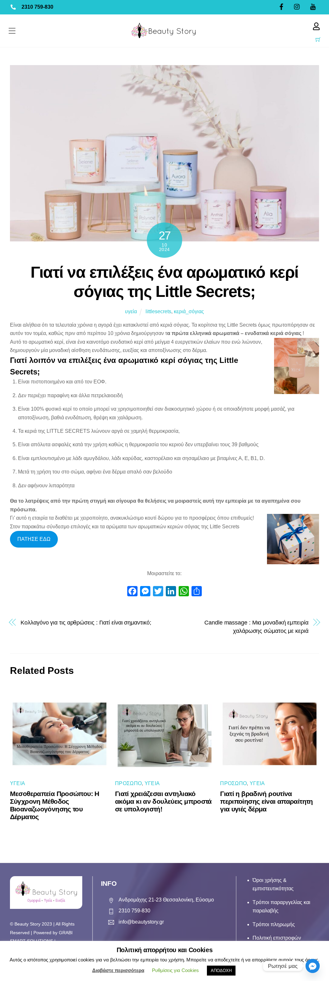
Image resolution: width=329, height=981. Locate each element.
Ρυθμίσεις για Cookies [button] (175, 970)
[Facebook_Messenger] (313, 966)
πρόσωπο (128, 783)
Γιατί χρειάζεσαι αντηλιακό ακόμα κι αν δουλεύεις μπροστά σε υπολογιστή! (163, 801)
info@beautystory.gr (141, 922)
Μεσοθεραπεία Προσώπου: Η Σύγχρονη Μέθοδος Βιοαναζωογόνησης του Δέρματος (54, 805)
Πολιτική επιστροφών (277, 938)
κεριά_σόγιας (189, 311)
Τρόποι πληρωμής (274, 924)
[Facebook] (132, 592)
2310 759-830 (37, 7)
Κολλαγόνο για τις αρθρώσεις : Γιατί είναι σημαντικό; (86, 622)
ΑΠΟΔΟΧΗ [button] (221, 970)
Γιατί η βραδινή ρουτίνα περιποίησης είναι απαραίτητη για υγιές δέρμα (266, 801)
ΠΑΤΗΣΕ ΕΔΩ (33, 539)
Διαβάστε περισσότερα (118, 970)
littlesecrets (158, 311)
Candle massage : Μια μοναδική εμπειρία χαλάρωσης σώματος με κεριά (256, 626)
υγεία (131, 311)
